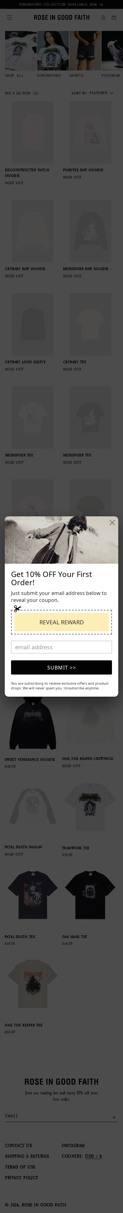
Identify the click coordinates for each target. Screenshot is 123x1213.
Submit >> (61, 667)
